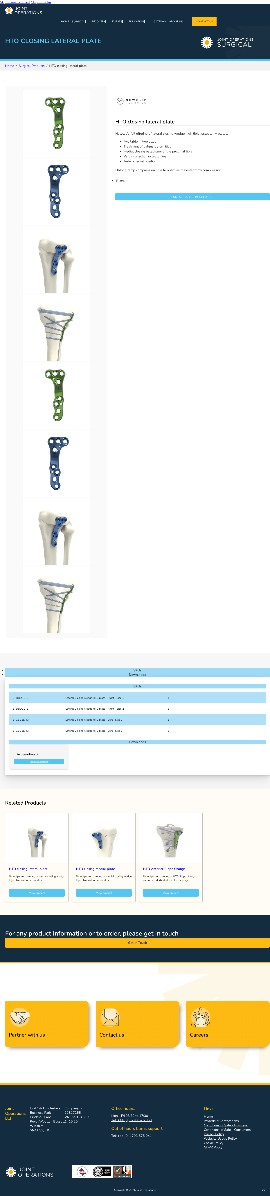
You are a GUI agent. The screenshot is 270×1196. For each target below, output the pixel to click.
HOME (65, 21)
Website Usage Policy (220, 1138)
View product (37, 893)
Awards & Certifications (221, 1121)
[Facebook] (134, 185)
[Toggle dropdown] (85, 21)
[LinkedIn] (118, 185)
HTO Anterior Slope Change (164, 869)
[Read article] (36, 862)
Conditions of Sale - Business (226, 1125)
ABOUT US (176, 21)
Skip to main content (15, 2)
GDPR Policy (213, 1147)
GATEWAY (160, 21)
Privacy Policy (214, 1134)
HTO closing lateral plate (28, 869)
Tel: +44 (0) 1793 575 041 (131, 1136)
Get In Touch (137, 942)
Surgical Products (32, 66)
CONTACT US (204, 21)
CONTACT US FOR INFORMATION (192, 197)
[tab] (137, 670)
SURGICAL (78, 21)
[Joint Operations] (137, 10)
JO (263, 1190)
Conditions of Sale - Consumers (227, 1129)
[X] (126, 185)
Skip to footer (41, 2)
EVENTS (117, 21)
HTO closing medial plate (95, 869)
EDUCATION (136, 21)
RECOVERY (98, 21)
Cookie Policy (213, 1143)
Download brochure (39, 761)
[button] (137, 686)
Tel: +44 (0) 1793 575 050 (131, 1120)
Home (9, 66)
